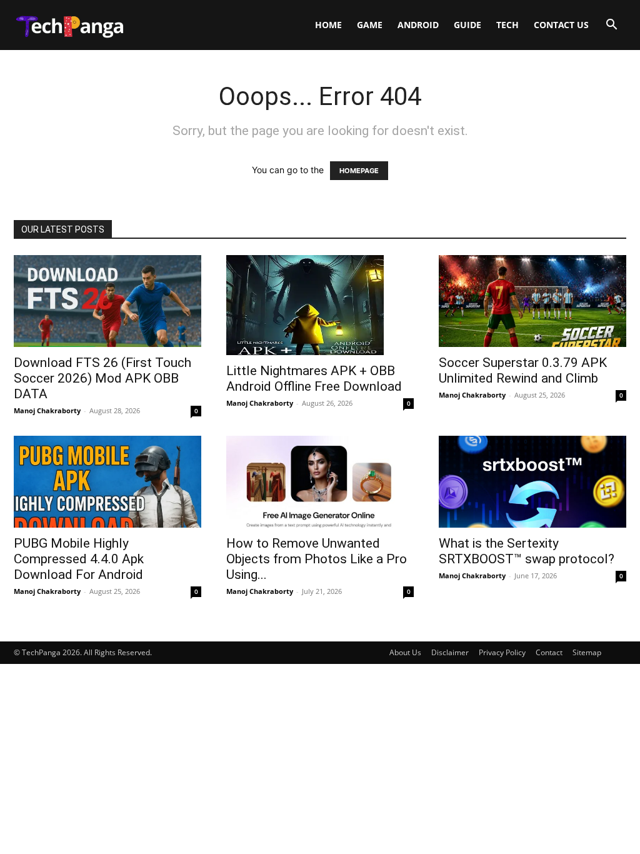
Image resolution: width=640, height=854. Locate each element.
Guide (467, 25)
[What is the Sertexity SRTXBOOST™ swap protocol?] (532, 482)
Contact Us (561, 25)
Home (328, 25)
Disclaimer (450, 652)
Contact (549, 652)
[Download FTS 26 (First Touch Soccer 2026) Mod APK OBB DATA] (107, 301)
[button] (611, 26)
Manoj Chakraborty (47, 410)
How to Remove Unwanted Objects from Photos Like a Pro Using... (316, 559)
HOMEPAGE (359, 170)
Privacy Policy (502, 652)
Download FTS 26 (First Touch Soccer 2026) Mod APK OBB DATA (102, 378)
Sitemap (586, 652)
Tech (507, 25)
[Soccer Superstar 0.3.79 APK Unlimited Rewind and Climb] (532, 301)
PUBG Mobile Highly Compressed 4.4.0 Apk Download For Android (79, 559)
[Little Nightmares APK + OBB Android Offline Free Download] (320, 305)
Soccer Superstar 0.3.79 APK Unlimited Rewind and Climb (523, 370)
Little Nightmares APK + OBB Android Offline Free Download (314, 378)
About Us (405, 652)
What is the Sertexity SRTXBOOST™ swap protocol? (526, 551)
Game (369, 25)
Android (418, 25)
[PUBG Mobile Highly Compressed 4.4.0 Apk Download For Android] (107, 482)
